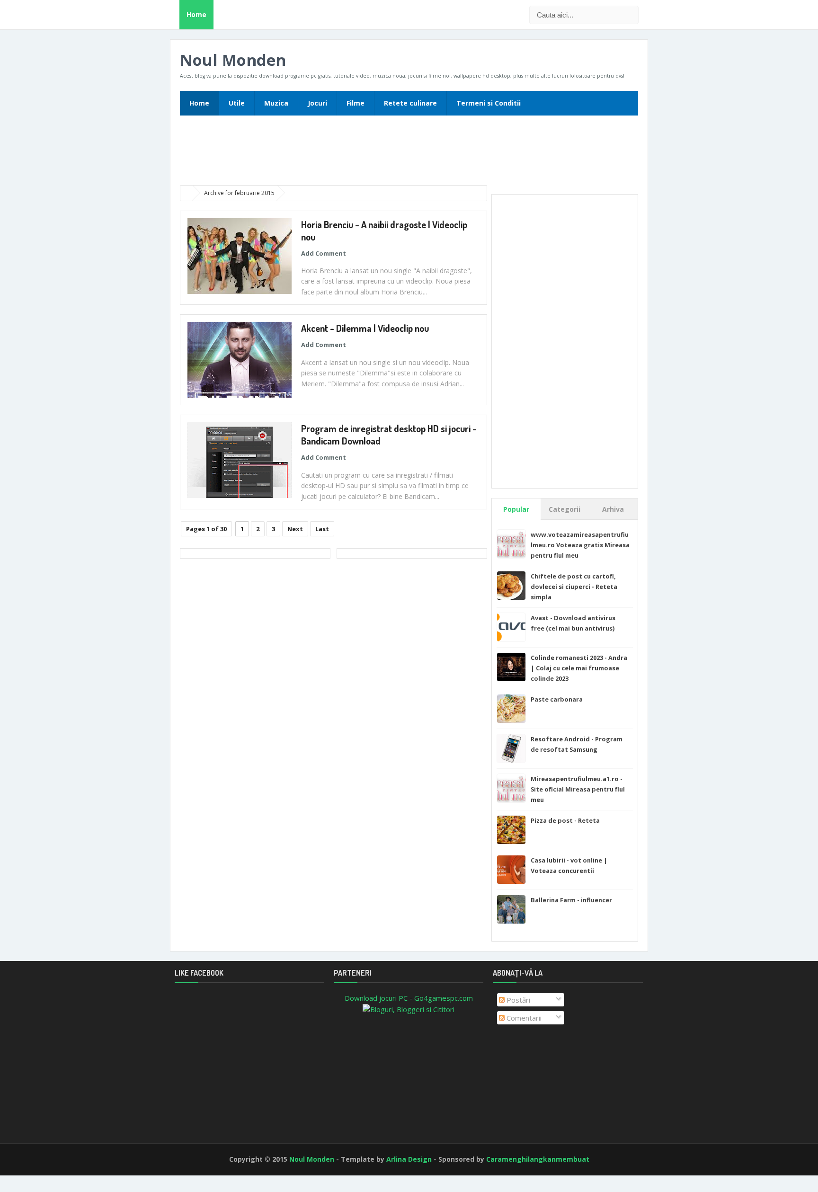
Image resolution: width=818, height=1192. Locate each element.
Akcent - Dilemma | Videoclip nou (365, 328)
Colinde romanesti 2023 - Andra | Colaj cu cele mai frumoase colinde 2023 (579, 668)
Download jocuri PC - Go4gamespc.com (409, 998)
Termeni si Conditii (488, 102)
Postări (517, 1000)
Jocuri (317, 102)
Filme (356, 102)
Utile (237, 102)
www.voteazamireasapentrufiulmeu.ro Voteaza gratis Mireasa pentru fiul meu (580, 545)
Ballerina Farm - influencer (571, 900)
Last (322, 529)
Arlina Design (409, 1159)
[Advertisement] (409, 153)
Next (295, 529)
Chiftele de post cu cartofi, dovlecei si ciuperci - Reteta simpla (574, 586)
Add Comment (323, 253)
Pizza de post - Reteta (565, 820)
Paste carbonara (557, 699)
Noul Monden (233, 60)
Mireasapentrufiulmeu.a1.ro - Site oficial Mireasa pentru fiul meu (578, 789)
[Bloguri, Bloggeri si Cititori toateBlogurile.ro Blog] (408, 1008)
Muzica (276, 102)
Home (196, 14)
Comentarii (523, 1018)
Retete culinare (410, 102)
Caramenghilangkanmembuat (537, 1159)
